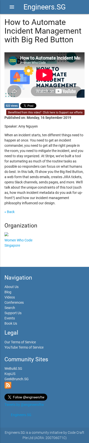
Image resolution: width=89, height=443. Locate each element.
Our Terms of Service (20, 342)
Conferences (14, 302)
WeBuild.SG (13, 368)
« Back (9, 212)
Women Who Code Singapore (18, 242)
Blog (7, 292)
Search (9, 308)
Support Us (13, 313)
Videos (9, 297)
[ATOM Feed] (7, 387)
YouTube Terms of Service (24, 347)
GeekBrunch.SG (16, 379)
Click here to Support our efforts (63, 112)
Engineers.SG (44, 7)
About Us (11, 287)
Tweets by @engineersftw (24, 405)
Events (9, 318)
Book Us (10, 323)
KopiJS (9, 374)
